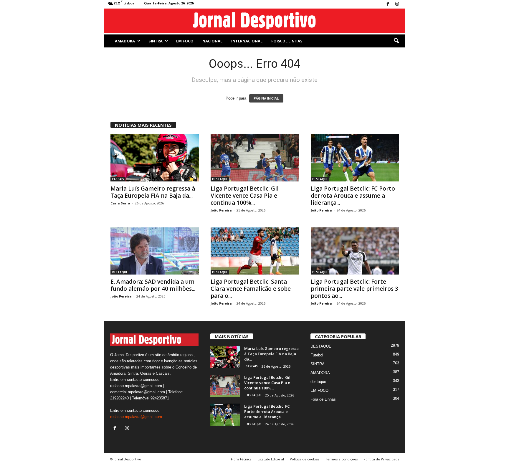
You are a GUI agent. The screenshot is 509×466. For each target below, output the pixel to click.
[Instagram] (397, 4)
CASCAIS (118, 179)
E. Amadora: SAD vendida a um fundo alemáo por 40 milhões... (152, 285)
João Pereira (221, 210)
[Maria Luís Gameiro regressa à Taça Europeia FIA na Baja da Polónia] (154, 157)
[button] (396, 40)
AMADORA (125, 41)
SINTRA (155, 41)
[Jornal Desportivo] (254, 21)
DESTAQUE (220, 179)
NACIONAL (212, 41)
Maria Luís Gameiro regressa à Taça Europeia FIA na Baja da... (152, 192)
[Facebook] (387, 4)
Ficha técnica (241, 459)
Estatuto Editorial (270, 459)
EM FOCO (185, 41)
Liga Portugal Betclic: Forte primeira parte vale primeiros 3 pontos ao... (354, 289)
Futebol (316, 355)
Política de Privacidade (381, 459)
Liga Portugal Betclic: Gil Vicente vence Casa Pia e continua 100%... (245, 195)
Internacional (246, 41)
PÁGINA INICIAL (266, 98)
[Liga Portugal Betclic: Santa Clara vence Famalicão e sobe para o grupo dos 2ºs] (255, 251)
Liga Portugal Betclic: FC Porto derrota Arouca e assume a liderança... (353, 195)
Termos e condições (341, 459)
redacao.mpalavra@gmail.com (136, 416)
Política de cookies (304, 459)
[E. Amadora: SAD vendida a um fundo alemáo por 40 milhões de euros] (154, 251)
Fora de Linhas (287, 41)
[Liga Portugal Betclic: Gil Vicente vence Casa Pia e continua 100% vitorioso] (255, 157)
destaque (318, 381)
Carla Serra (120, 203)
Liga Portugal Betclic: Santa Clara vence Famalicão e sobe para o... (251, 289)
